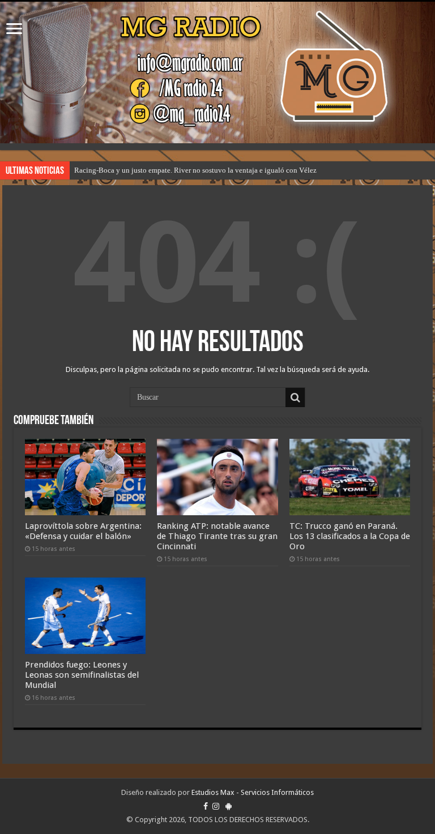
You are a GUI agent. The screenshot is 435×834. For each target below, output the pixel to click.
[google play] (228, 806)
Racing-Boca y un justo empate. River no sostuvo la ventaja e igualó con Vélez (195, 170)
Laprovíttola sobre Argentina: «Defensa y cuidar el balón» (83, 531)
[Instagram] (215, 806)
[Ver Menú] (14, 29)
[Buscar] (295, 397)
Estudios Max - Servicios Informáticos (252, 792)
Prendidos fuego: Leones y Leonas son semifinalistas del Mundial (82, 675)
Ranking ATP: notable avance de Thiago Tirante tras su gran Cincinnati (217, 536)
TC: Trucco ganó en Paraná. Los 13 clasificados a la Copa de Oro (349, 536)
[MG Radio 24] (217, 72)
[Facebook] (205, 806)
